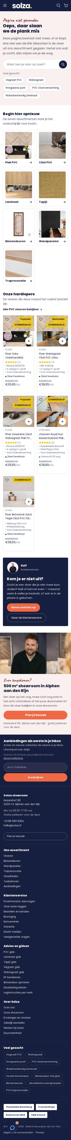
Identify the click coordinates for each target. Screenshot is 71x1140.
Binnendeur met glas (47, 1076)
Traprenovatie (12, 871)
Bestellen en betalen (16, 911)
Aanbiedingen (12, 886)
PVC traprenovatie (17, 1090)
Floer (8, 349)
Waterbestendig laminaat (22, 95)
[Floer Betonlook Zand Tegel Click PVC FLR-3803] (18, 491)
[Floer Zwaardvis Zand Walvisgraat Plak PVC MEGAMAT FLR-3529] (18, 411)
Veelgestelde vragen (17, 937)
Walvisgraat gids (14, 972)
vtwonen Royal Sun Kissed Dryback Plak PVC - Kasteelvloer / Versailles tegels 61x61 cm (51, 436)
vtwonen (44, 430)
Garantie (9, 926)
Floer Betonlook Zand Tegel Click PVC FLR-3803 (18, 516)
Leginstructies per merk (18, 992)
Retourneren (11, 921)
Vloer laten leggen (15, 906)
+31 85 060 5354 (14, 821)
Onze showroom (14, 1012)
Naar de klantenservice (26, 618)
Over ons (9, 1007)
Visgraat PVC (14, 80)
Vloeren (8, 856)
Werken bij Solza (14, 1028)
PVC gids (9, 952)
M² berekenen (12, 977)
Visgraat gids (12, 967)
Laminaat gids (12, 957)
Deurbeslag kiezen (15, 987)
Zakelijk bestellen (14, 1023)
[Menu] (5, 5)
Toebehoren (11, 881)
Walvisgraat (36, 80)
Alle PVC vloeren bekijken (21, 309)
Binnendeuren (12, 861)
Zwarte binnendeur (17, 1076)
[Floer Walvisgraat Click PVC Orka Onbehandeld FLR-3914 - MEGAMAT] (52, 330)
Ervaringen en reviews (17, 1017)
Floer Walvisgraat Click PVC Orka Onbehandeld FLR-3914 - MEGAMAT (50, 356)
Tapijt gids (10, 962)
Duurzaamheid (12, 1033)
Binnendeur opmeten (16, 982)
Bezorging (10, 916)
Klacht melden (12, 932)
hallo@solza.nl (12, 825)
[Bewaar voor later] (7, 319)
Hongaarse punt (15, 88)
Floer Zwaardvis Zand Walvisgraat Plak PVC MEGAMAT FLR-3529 (18, 436)
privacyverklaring (13, 758)
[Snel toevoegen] (28, 341)
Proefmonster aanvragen (19, 901)
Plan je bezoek (35, 715)
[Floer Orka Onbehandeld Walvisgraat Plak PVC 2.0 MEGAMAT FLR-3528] (18, 330)
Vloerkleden (11, 876)
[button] (58, 5)
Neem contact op (23, 607)
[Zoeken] (63, 64)
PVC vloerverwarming (45, 88)
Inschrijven (35, 777)
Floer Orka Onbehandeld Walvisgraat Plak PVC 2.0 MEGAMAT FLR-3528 (18, 356)
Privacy (40, 1132)
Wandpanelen (12, 866)
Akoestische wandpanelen (45, 1083)
